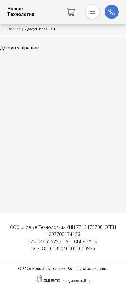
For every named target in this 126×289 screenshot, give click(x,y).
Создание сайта (76, 281)
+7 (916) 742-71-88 (112, 12)
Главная (13, 29)
